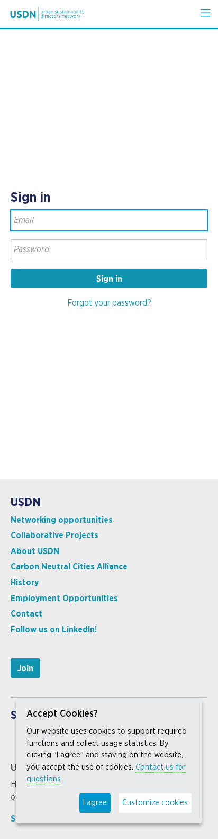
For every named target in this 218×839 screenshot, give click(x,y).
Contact (26, 614)
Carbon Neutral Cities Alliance (69, 567)
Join (25, 668)
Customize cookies (155, 803)
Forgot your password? (109, 303)
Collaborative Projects (54, 535)
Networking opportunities (62, 520)
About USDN (35, 551)
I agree (95, 803)
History (25, 582)
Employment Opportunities (64, 598)
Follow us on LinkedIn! (54, 630)
